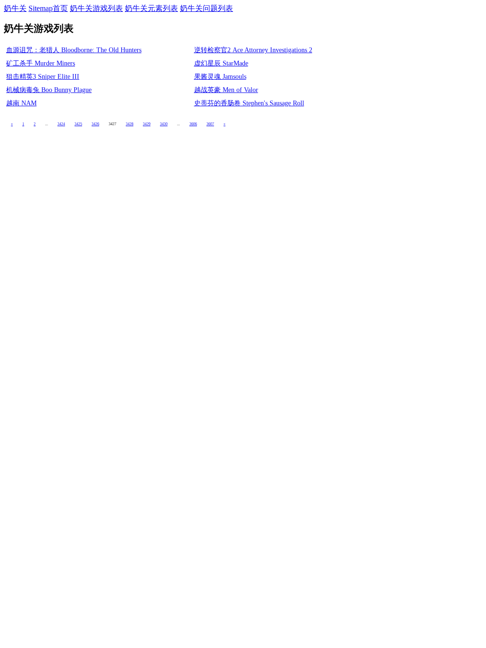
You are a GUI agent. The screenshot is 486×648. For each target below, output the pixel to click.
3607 (210, 124)
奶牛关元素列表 (151, 8)
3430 (164, 124)
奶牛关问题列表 (206, 8)
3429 (146, 124)
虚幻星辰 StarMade (221, 63)
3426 (95, 124)
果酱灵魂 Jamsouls (220, 76)
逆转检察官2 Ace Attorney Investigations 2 (253, 50)
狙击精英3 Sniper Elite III (42, 76)
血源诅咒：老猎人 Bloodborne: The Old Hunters (73, 50)
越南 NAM (21, 103)
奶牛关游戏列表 (96, 8)
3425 (78, 124)
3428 (129, 124)
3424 (61, 124)
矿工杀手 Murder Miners (40, 63)
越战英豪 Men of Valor (226, 89)
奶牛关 (15, 8)
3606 (193, 124)
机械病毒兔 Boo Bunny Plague (49, 89)
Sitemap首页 (48, 8)
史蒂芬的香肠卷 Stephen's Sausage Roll (249, 103)
